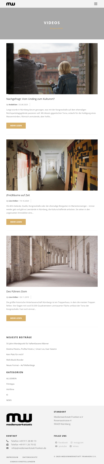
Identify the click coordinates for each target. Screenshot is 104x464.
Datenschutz (30, 457)
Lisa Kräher (13, 201)
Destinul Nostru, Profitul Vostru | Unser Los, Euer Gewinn (31, 349)
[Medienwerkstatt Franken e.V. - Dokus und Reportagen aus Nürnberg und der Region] (10, 4)
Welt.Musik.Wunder (14, 360)
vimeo (76, 446)
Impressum (12, 457)
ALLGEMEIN (11, 378)
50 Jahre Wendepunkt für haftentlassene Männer (27, 343)
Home (43, 28)
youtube (63, 446)
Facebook (63, 442)
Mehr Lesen (16, 125)
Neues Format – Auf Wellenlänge (20, 365)
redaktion (13, 104)
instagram (78, 442)
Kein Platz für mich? (14, 354)
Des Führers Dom (16, 291)
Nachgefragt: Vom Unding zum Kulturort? (30, 99)
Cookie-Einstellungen (22, 461)
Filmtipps (10, 384)
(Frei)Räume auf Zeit (18, 195)
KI (7, 394)
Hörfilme (10, 389)
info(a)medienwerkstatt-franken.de (28, 448)
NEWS (9, 400)
